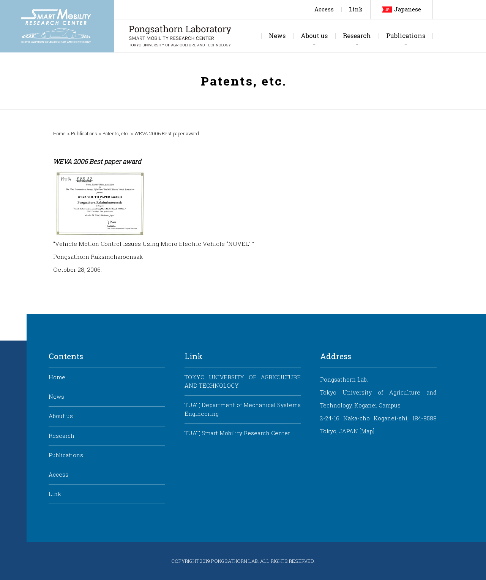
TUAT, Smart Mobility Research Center (237, 433)
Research (357, 35)
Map (367, 431)
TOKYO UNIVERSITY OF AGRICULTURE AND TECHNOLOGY (243, 381)
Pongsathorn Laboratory (180, 35)
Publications (405, 35)
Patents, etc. (116, 133)
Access (324, 9)
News (277, 35)
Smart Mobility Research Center (57, 26)
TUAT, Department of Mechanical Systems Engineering (243, 409)
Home (59, 133)
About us (314, 35)
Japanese (407, 9)
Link (356, 9)
